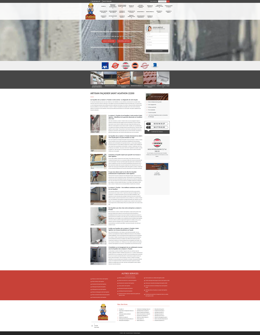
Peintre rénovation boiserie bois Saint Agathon (101, 294)
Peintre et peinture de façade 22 (103, 12)
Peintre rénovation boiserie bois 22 (140, 17)
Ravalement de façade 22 (168, 12)
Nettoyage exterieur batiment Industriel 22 (122, 6)
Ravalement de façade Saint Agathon (99, 284)
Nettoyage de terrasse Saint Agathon (99, 289)
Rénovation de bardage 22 (150, 6)
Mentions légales (137, 333)
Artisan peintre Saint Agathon (124, 285)
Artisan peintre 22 (140, 11)
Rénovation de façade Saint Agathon (126, 288)
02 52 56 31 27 (96, 1)
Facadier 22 (103, 6)
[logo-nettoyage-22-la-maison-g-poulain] (90, 11)
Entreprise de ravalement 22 (122, 12)
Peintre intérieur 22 (150, 11)
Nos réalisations (124, 41)
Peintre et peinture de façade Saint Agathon (127, 277)
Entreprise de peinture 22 (150, 17)
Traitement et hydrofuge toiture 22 (159, 6)
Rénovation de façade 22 (159, 12)
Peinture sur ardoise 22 (131, 6)
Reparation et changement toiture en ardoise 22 (113, 6)
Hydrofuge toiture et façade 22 (168, 6)
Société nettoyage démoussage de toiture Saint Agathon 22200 (157, 280)
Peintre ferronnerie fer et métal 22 (113, 12)
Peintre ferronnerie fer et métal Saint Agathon (127, 280)
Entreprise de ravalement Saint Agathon (126, 283)
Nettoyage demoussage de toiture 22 (141, 6)
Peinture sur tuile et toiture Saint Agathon (100, 278)
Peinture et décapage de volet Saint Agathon (100, 292)
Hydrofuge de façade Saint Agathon (125, 291)
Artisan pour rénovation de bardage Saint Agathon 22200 (156, 283)
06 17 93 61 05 (107, 1)
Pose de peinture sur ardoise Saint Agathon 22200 (155, 277)
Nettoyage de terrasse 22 (122, 17)
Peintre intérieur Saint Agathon (98, 281)
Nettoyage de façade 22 (113, 17)
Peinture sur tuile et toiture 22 (131, 12)
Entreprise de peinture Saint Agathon (99, 297)
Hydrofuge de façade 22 (103, 17)
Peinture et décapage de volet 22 (131, 16)
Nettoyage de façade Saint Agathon (99, 286)
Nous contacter (108, 41)
